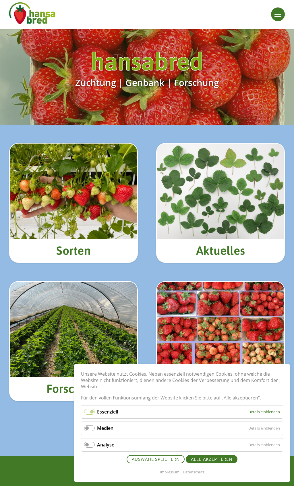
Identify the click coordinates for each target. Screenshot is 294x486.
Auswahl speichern (155, 459)
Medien (105, 428)
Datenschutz (193, 472)
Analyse (105, 445)
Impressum (169, 472)
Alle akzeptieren (211, 459)
